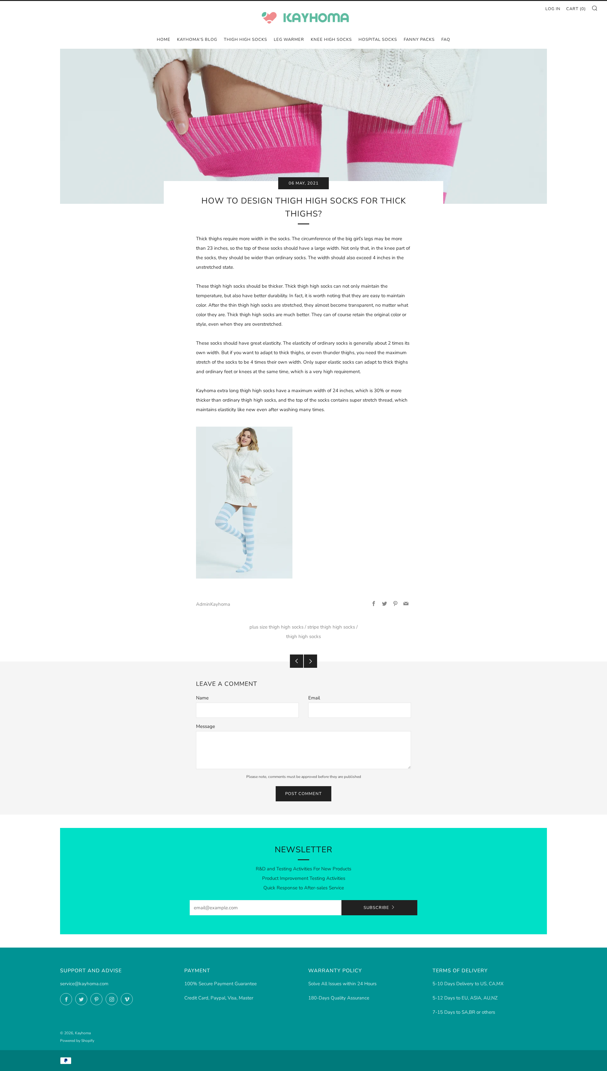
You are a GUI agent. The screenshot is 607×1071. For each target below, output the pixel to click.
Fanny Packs (419, 39)
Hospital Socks (378, 39)
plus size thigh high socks (276, 627)
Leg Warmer (289, 39)
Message (205, 726)
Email (314, 698)
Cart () (576, 9)
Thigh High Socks (245, 39)
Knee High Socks (331, 39)
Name (202, 698)
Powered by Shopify (77, 1040)
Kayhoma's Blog (197, 39)
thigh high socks (303, 636)
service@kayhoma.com (84, 983)
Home (163, 39)
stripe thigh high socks (331, 627)
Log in (553, 9)
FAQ (445, 39)
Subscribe (376, 908)
